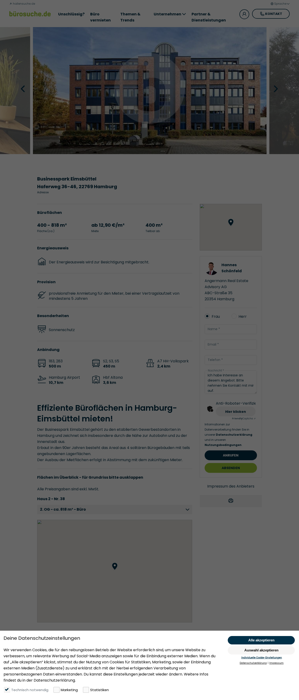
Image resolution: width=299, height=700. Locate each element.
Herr (242, 316)
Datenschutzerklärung (234, 435)
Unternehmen (167, 14)
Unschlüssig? (71, 14)
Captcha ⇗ (244, 418)
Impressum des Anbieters (230, 486)
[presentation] (23, 88)
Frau (216, 316)
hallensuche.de (23, 4)
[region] (114, 571)
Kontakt (273, 13)
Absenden (231, 468)
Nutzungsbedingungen (223, 445)
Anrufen (230, 455)
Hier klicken (235, 411)
